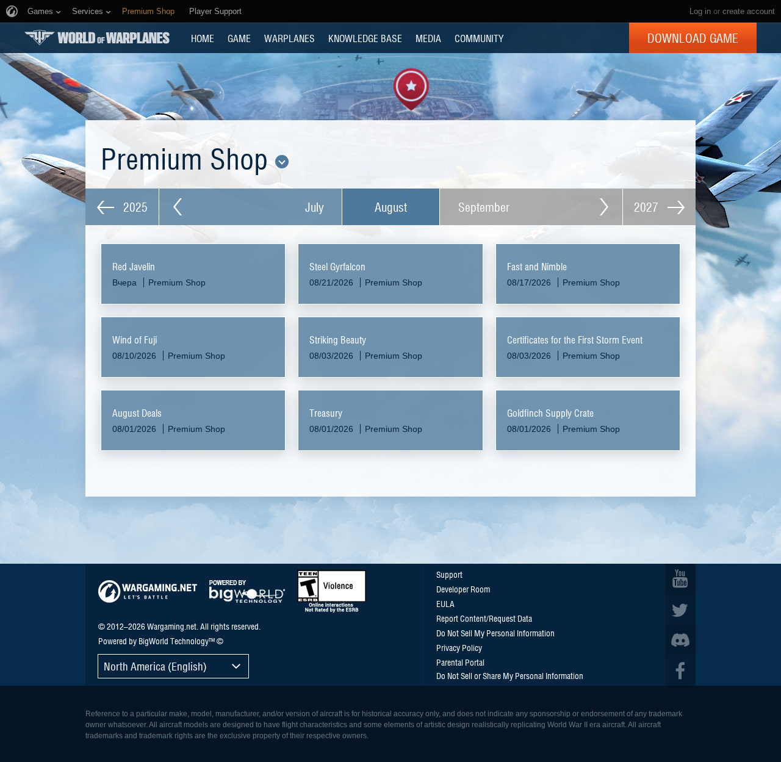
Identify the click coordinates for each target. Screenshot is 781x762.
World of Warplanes (97, 37)
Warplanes (289, 38)
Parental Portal (460, 662)
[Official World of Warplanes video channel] (680, 579)
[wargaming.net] (147, 591)
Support (449, 574)
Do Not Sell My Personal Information (495, 633)
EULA (445, 603)
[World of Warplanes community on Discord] (680, 640)
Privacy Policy (459, 647)
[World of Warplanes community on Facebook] (680, 670)
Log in (700, 11)
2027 (647, 206)
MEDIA (428, 38)
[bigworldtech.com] (247, 591)
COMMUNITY (479, 38)
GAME (239, 38)
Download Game (692, 37)
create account (748, 11)
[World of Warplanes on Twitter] (680, 609)
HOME (202, 38)
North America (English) (155, 666)
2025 (134, 206)
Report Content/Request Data (484, 618)
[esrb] (331, 591)
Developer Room (463, 589)
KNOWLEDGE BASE (365, 38)
